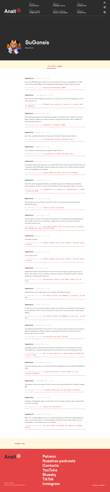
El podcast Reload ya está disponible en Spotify (61, 390)
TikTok (48, 479)
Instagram (51, 483)
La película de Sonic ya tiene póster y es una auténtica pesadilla (51, 372)
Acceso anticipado (60, 12)
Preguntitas (82, 5)
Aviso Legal (9, 483)
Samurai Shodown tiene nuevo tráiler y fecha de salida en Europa (54, 243)
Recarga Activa (59, 5)
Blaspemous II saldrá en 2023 (54, 125)
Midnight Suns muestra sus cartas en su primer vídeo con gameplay (54, 105)
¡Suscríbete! (34, 5)
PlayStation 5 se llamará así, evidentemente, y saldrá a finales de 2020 (54, 190)
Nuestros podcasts (58, 460)
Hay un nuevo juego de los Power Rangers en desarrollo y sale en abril (54, 354)
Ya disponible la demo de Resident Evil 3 (58, 139)
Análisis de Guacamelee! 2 (53, 407)
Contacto (50, 465)
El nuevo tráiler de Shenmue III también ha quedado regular (53, 426)
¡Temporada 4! (34, 12)
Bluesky (49, 474)
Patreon (49, 456)
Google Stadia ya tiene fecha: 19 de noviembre (60, 172)
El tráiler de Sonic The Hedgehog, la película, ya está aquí (55, 296)
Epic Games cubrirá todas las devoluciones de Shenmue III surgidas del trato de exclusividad (54, 227)
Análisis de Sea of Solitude (53, 208)
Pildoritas (81, 12)
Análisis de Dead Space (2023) (54, 87)
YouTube (49, 470)
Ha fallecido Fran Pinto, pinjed (55, 336)
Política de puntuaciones (14, 485)
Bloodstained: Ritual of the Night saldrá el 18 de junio (53, 280)
